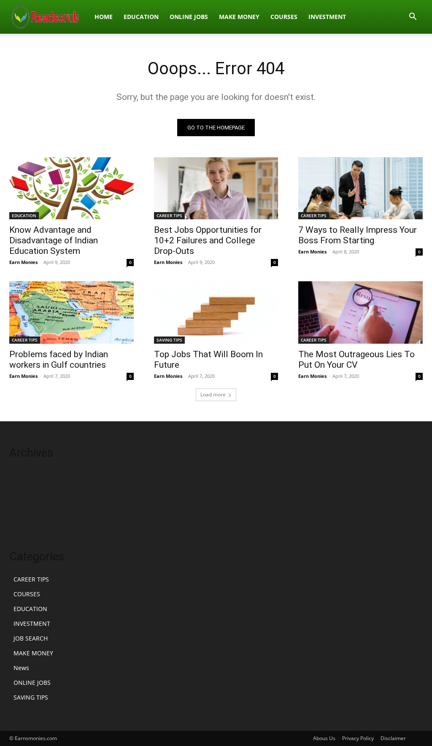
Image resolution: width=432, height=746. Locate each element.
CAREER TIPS (169, 215)
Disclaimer (393, 738)
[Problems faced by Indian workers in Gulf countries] (71, 312)
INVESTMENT (327, 17)
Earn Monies (23, 262)
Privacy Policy (358, 738)
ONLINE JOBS (189, 17)
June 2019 (23, 501)
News (21, 668)
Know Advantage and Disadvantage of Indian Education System (53, 240)
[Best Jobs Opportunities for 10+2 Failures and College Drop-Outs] (216, 188)
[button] (412, 17)
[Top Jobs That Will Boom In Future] (216, 312)
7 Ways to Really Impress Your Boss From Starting (357, 235)
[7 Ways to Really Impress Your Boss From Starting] (360, 188)
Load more (213, 394)
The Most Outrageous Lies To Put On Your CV (356, 359)
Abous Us (324, 738)
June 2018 (23, 513)
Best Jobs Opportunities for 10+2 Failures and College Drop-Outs (208, 240)
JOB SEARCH (31, 638)
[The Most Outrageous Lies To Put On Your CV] (360, 312)
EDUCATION (141, 17)
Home (103, 17)
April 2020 (23, 475)
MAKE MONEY (239, 17)
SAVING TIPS (169, 340)
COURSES (283, 17)
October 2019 (28, 488)
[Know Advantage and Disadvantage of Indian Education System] (71, 188)
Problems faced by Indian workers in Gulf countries (58, 359)
